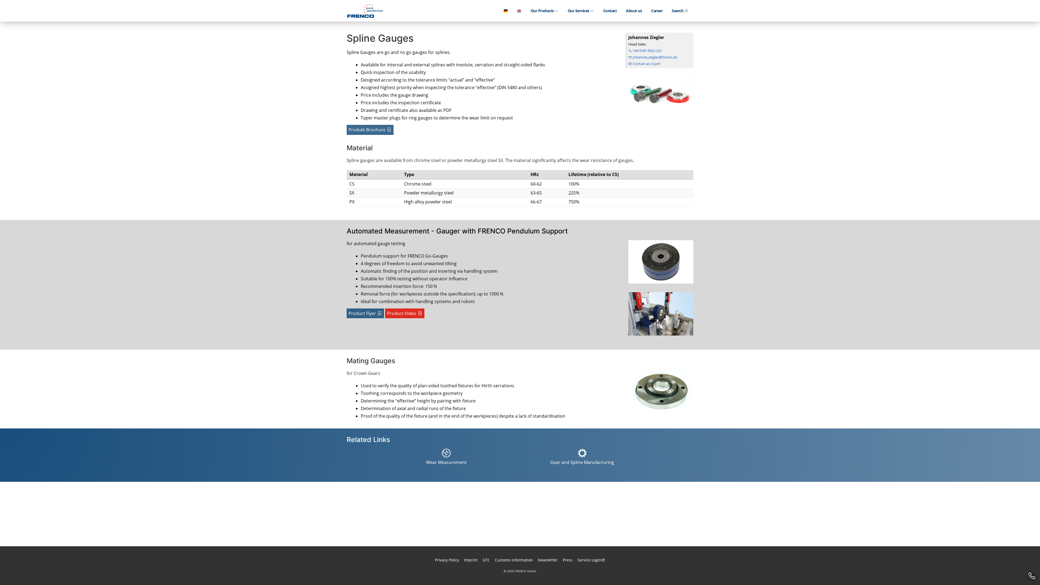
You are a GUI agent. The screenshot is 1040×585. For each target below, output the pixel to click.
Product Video (401, 313)
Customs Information (514, 560)
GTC (486, 560)
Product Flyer (362, 313)
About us (634, 10)
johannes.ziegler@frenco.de (654, 57)
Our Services (579, 10)
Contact (610, 10)
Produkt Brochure (367, 130)
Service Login (589, 560)
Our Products (543, 10)
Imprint (470, 560)
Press (568, 560)
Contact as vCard (646, 63)
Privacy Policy (447, 560)
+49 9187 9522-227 (647, 50)
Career (656, 10)
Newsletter (548, 560)
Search (678, 10)
